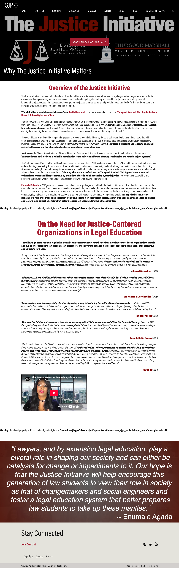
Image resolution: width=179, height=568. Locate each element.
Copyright (28, 556)
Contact (39, 556)
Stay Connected (42, 532)
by (142, 565)
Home (23, 10)
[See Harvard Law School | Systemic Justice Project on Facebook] (144, 544)
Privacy (49, 556)
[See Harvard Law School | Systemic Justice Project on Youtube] (156, 544)
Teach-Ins (38, 10)
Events (107, 10)
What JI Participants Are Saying (89, 42)
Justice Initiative (155, 10)
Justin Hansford (77, 112)
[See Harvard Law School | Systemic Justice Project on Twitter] (150, 544)
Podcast (91, 10)
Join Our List (28, 544)
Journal (56, 10)
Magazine (74, 10)
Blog (121, 10)
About (135, 10)
